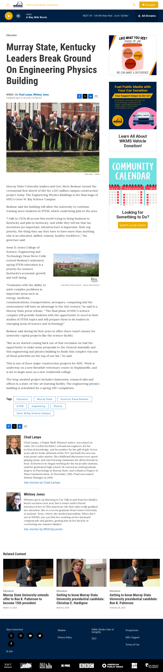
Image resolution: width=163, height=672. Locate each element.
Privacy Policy (65, 637)
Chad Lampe (25, 94)
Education (11, 35)
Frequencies (132, 630)
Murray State (44, 399)
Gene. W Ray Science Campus (34, 413)
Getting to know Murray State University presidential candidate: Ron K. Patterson (134, 599)
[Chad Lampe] (13, 444)
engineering (38, 406)
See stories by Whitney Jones (43, 529)
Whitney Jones (41, 94)
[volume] (18, 16)
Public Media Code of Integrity (103, 630)
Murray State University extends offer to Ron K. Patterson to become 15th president (26, 599)
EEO (94, 638)
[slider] (23, 16)
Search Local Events (133, 225)
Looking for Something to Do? (132, 214)
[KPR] (26, 665)
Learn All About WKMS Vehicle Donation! (133, 141)
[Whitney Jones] (13, 501)
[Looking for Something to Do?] (132, 181)
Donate (150, 5)
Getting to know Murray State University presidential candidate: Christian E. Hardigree (80, 599)
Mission (62, 630)
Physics (58, 406)
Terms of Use (132, 645)
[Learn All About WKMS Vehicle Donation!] (132, 105)
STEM (20, 406)
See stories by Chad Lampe (42, 482)
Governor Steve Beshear (75, 399)
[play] (8, 16)
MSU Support (132, 637)
